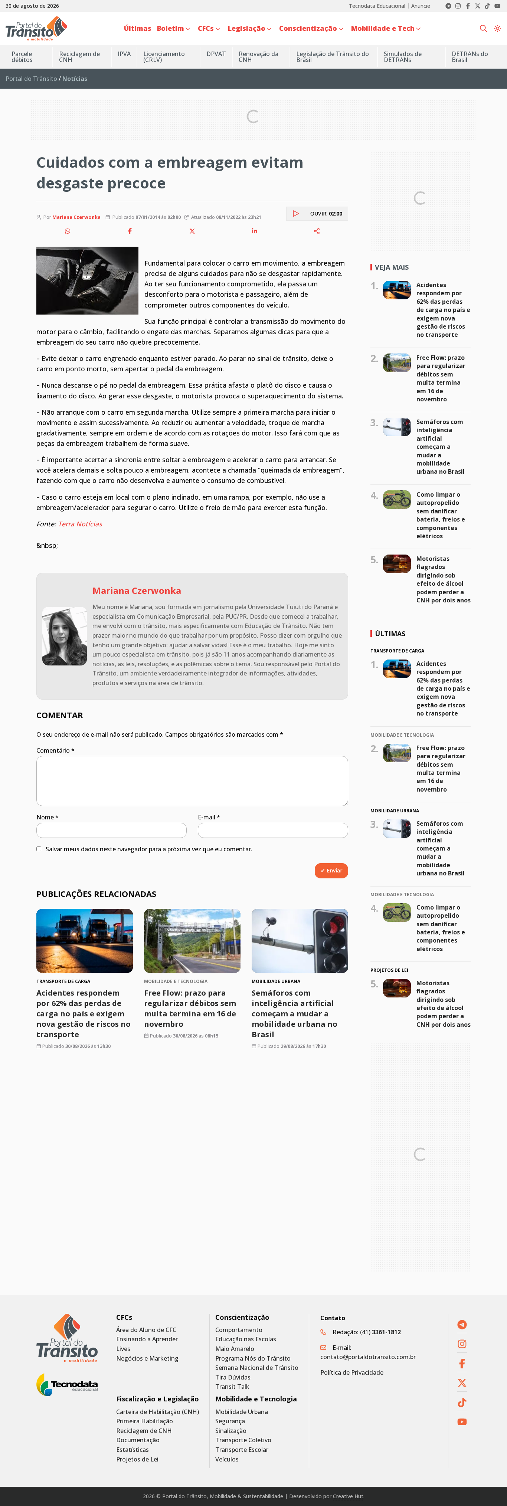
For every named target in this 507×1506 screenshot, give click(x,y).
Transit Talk (232, 1386)
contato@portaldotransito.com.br (368, 1357)
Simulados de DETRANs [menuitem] (403, 57)
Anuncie (420, 6)
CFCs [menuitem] (206, 28)
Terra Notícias (80, 523)
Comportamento (238, 1330)
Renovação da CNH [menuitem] (258, 57)
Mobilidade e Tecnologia (256, 1399)
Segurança (230, 1421)
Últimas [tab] (390, 633)
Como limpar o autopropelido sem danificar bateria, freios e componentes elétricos (440, 515)
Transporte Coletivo (243, 1440)
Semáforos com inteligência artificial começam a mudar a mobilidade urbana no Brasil (294, 1013)
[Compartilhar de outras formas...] (317, 231)
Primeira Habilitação (144, 1421)
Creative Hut (348, 1496)
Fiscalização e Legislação (157, 1399)
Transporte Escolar (241, 1449)
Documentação (138, 1440)
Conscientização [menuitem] (308, 28)
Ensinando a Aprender (147, 1339)
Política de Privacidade (351, 1372)
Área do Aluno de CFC (146, 1330)
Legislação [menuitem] (246, 28)
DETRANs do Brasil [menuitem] (470, 57)
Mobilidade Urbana (241, 1411)
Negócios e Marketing (147, 1358)
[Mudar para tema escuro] (497, 28)
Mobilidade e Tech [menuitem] (383, 28)
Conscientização (242, 1317)
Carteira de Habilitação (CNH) (157, 1411)
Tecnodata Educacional (377, 6)
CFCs (124, 1317)
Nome (47, 817)
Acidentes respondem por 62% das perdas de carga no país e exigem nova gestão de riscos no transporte (83, 1013)
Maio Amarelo (234, 1348)
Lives (123, 1348)
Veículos (227, 1459)
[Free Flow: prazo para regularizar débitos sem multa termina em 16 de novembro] (192, 941)
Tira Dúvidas (233, 1377)
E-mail (209, 817)
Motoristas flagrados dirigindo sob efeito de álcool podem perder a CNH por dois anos (443, 579)
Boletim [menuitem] (170, 28)
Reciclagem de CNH (144, 1430)
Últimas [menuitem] (137, 28)
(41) (380, 1332)
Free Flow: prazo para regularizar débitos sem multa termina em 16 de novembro (190, 1008)
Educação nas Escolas (245, 1339)
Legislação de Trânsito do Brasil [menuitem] (332, 57)
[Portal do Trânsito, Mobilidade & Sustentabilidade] (67, 1338)
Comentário (55, 750)
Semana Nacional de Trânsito (256, 1367)
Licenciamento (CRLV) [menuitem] (164, 57)
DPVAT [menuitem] (216, 54)
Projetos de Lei (137, 1459)
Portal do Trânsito (31, 79)
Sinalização (230, 1430)
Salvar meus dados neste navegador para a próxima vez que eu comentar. (149, 849)
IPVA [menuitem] (124, 54)
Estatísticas (132, 1449)
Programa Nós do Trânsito (253, 1358)
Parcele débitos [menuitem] (22, 57)
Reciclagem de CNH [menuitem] (79, 57)
